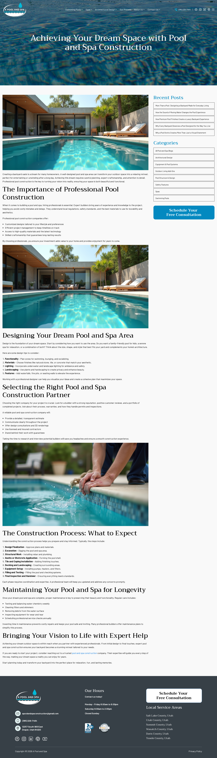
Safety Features (162, 185)
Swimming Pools (162, 198)
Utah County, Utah (157, 720)
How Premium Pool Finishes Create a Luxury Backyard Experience (182, 119)
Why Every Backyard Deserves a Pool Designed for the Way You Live (182, 126)
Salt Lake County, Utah (159, 715)
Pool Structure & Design (165, 178)
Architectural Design (163, 157)
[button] (74, 9)
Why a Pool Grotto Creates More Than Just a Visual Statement (180, 133)
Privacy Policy (195, 751)
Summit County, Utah (159, 724)
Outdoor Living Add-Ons (165, 171)
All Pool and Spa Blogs (164, 151)
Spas (157, 191)
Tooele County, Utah (158, 738)
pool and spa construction (84, 653)
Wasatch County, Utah (159, 729)
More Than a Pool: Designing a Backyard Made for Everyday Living (182, 105)
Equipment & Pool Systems (166, 164)
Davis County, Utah (157, 734)
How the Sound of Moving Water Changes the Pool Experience (180, 112)
